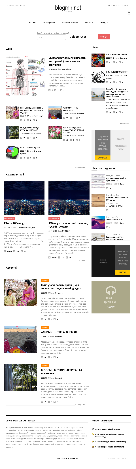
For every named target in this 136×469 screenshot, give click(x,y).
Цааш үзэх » (80, 167)
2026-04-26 (110, 100)
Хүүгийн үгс (67, 69)
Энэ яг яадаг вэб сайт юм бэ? (20, 421)
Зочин (122, 184)
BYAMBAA (66, 231)
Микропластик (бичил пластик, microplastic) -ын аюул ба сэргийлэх (67, 61)
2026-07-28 (67, 113)
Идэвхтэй (11, 267)
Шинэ (9, 48)
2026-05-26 (24, 151)
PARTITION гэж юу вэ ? (30, 148)
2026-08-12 (52, 69)
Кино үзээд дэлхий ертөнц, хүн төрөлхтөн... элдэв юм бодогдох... (31, 110)
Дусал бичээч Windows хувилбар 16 (117, 179)
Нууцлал (89, 23)
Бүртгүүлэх (124, 5)
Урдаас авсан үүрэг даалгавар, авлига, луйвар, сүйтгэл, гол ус (117, 239)
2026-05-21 (110, 58)
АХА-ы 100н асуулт (15, 223)
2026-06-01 (67, 136)
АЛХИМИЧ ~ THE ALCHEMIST (59, 332)
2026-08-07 (24, 116)
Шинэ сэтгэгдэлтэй (103, 168)
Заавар (32, 23)
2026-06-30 (24, 133)
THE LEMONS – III (114, 219)
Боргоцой (80, 113)
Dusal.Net (75, 458)
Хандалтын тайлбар (102, 421)
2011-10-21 (8, 228)
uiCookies (121, 458)
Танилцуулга (49, 23)
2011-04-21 (52, 231)
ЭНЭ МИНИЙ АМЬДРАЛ (26, 228)
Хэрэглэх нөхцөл (70, 23)
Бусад (103, 23)
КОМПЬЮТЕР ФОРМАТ (117, 72)
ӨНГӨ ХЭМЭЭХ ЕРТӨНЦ (117, 55)
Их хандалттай (15, 174)
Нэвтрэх (111, 5)
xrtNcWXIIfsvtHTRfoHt (114, 206)
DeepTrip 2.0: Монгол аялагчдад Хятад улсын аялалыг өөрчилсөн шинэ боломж (117, 93)
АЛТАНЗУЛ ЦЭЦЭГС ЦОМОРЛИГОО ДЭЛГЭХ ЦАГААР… (73, 130)
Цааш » (82, 260)
